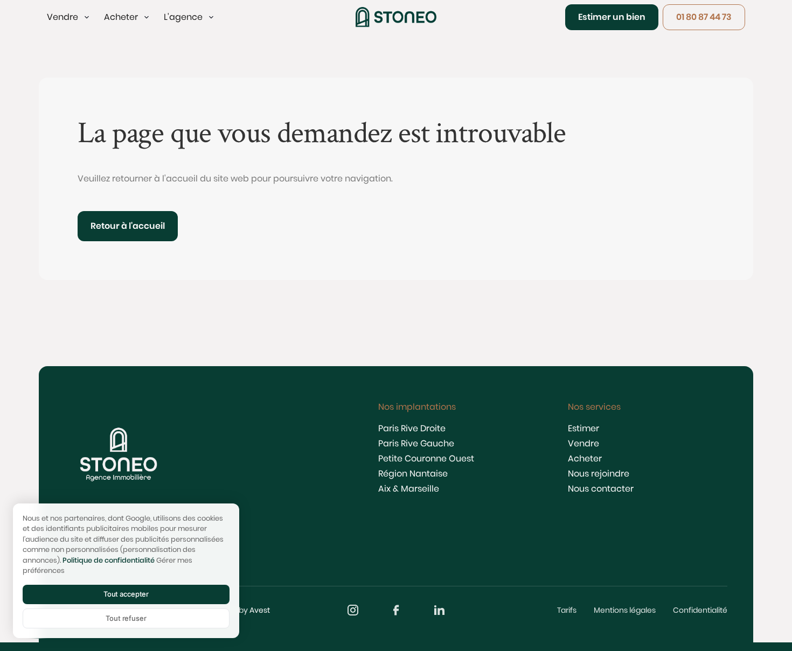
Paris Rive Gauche (416, 443)
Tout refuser (126, 618)
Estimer (583, 428)
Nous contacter (601, 488)
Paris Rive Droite (412, 428)
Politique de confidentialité (108, 560)
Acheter (585, 458)
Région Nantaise (413, 473)
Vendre (583, 443)
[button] (69, 17)
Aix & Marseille (408, 488)
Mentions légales (625, 610)
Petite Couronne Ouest (426, 458)
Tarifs (566, 610)
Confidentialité (700, 610)
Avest (259, 610)
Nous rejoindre (598, 473)
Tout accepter (126, 594)
